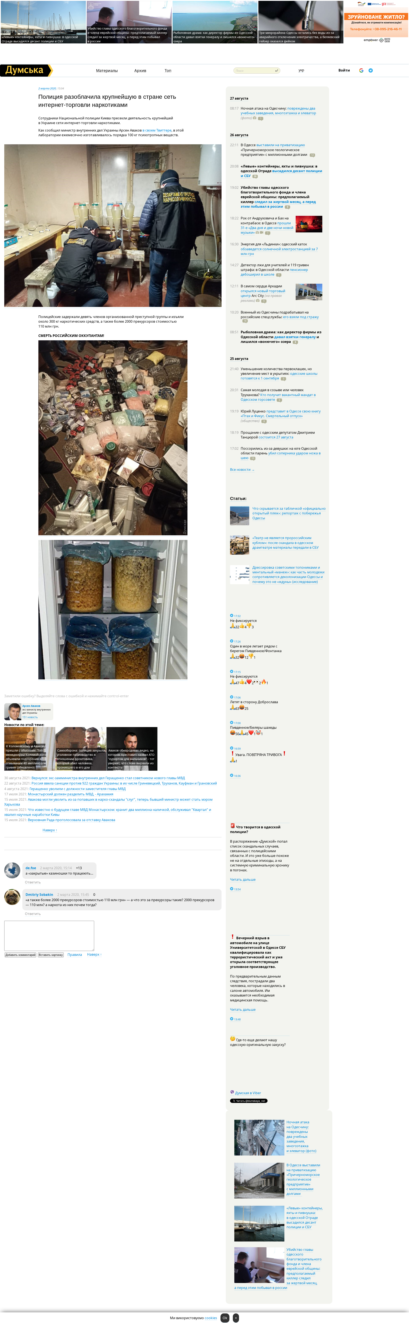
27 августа (239, 98)
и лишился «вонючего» (280, 339)
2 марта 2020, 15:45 (73, 894)
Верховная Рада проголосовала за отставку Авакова (71, 820)
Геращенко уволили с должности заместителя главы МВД (78, 788)
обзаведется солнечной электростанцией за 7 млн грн (279, 251)
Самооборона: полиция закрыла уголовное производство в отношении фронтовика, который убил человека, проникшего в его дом (81, 758)
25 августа (239, 358)
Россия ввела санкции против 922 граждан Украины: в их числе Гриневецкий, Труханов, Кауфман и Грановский (124, 783)
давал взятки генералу (295, 337)
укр (301, 70)
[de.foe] (12, 877)
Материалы (107, 71)
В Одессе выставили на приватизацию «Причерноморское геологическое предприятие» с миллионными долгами (303, 1179)
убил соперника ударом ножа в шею (281, 455)
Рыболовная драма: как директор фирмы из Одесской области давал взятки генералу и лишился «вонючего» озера (214, 37)
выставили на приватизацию (280, 145)
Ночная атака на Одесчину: (264, 108)
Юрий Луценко (253, 411)
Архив (140, 71)
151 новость (30, 717)
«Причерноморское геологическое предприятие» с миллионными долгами (274, 152)
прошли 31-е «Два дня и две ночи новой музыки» (267, 228)
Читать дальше (243, 879)
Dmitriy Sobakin (39, 894)
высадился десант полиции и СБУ (281, 173)
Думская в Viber (248, 1093)
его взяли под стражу (301, 317)
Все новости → (242, 469)
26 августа (239, 135)
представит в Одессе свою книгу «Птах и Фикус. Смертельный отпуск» (281, 413)
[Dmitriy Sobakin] (12, 903)
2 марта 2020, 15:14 (56, 868)
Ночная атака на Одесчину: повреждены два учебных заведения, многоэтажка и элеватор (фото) (301, 1136)
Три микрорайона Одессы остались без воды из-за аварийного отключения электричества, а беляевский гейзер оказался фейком (299, 37)
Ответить (33, 882)
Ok (225, 1318)
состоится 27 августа (276, 437)
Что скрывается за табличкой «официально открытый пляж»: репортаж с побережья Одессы (289, 513)
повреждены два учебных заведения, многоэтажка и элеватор (278, 110)
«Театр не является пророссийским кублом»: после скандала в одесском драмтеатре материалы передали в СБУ (285, 543)
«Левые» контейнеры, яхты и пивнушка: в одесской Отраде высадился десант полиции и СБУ (40, 39)
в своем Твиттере (157, 130)
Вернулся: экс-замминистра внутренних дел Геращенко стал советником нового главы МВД (108, 778)
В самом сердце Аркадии (261, 286)
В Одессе (248, 145)
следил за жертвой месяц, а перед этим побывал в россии (278, 204)
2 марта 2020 (47, 88)
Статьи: (238, 498)
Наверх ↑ (50, 830)
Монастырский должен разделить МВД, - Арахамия (70, 794)
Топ (168, 71)
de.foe (31, 868)
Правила (75, 954)
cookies (211, 1318)
